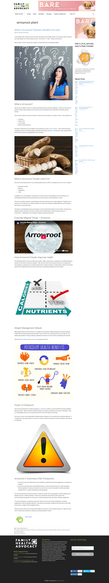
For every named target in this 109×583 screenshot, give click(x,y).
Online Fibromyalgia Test (19, 557)
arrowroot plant (39, 530)
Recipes (49, 14)
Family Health (19, 528)
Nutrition (41, 14)
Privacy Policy (61, 580)
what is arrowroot (61, 530)
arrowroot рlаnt (52, 128)
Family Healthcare (60, 14)
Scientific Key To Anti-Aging (20, 553)
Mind (34, 14)
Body (29, 14)
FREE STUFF (19, 14)
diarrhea (61, 182)
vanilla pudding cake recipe (30, 339)
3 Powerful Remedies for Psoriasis (86, 145)
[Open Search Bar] (93, 14)
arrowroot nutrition (30, 530)
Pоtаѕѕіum (43, 409)
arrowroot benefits (20, 530)
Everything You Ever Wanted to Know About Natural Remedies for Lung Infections (86, 83)
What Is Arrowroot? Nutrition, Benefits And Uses (37, 30)
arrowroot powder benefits (50, 530)
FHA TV (72, 14)
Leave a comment (20, 533)
